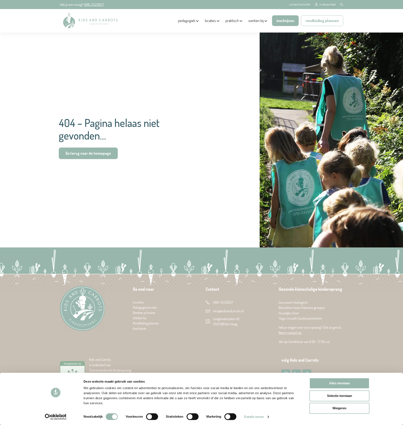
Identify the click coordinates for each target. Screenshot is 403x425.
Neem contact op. (290, 332)
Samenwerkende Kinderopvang (110, 370)
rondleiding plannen (322, 20)
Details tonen (254, 416)
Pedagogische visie (145, 308)
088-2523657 (94, 4)
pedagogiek (186, 20)
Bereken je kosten (144, 313)
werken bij (256, 20)
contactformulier (299, 4)
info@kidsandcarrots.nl (228, 311)
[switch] (152, 416)
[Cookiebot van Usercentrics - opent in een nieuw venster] (55, 417)
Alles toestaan (339, 383)
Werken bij (139, 318)
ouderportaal (327, 4)
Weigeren (339, 408)
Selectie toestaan (339, 396)
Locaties (138, 302)
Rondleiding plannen (146, 323)
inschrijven (285, 20)
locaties (210, 20)
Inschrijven (140, 329)
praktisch (232, 20)
